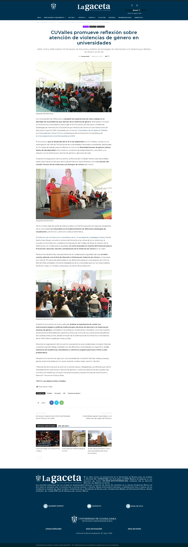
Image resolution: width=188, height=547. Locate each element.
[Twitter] (137, 6)
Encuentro (58, 393)
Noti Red (44, 22)
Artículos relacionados (46, 426)
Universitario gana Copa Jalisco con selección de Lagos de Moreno (97, 417)
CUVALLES (52, 22)
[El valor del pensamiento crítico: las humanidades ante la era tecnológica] (100, 438)
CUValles (49, 393)
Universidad (101, 26)
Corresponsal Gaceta (43, 445)
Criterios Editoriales (53, 529)
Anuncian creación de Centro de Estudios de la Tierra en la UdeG (53, 417)
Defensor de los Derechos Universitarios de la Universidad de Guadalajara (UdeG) (71, 237)
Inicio (37, 22)
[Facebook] (132, 6)
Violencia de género (74, 393)
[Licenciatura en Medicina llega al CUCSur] (74, 438)
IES (64, 393)
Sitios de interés (134, 529)
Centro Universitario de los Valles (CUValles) (89, 130)
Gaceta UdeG (85, 56)
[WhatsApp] (61, 402)
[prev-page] (37, 457)
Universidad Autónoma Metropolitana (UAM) (56, 136)
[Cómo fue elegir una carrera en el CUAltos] (48, 438)
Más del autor (63, 426)
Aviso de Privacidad (94, 529)
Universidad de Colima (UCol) (50, 133)
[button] (137, 10)
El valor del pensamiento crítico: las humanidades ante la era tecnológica (99, 451)
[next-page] (40, 457)
